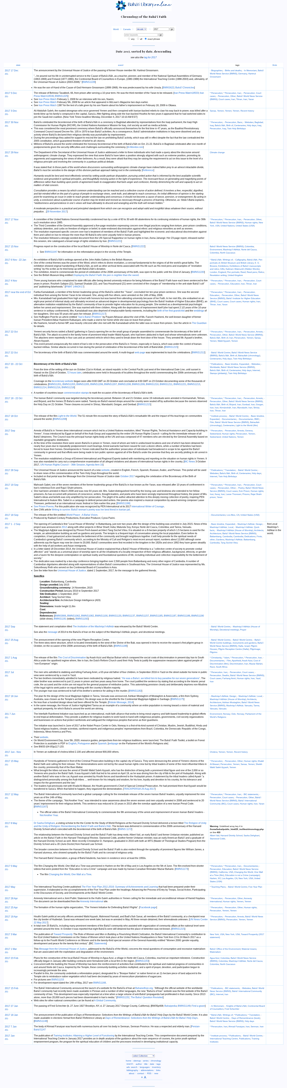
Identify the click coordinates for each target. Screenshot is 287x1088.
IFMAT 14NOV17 (74, 286)
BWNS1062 (73, 615)
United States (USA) (245, 225)
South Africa (221, 667)
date (18, 65)
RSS (149, 1073)
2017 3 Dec (11, 111)
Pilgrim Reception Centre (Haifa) (233, 649)
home (128, 1060)
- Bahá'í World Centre (220, 352)
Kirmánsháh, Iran (228, 407)
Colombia (249, 246)
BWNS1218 (68, 387)
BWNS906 (60, 615)
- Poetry (240, 488)
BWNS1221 (115, 241)
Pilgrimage (255, 649)
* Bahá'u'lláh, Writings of (221, 259)
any (132, 39)
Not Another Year (49, 815)
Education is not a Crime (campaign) (242, 875)
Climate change (217, 152)
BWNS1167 (40, 806)
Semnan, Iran (257, 1026)
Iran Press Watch (48, 99)
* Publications (216, 364)
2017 (7, 70)
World (116, 29)
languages (145, 1067)
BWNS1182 (135, 691)
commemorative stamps (76, 392)
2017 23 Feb (11, 958)
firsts (275, 65)
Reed (243, 272)
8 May (13, 823)
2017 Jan (10, 1035)
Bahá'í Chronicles (184, 87)
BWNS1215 (171, 347)
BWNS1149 (184, 1006)
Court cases (224, 99)
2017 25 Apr (11, 907)
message (52, 632)
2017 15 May (12, 761)
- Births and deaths (233, 70)
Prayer (243, 629)
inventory (156, 1067)
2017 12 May (12, 794)
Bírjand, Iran (235, 404)
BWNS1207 (110, 384)
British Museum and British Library (237, 263)
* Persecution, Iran (232, 93)
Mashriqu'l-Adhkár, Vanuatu (239, 705)
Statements (100, 943)
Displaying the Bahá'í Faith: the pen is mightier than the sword (106, 275)
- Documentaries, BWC (248, 419)
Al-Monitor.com (135, 147)
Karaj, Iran (220, 494)
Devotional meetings (229, 629)
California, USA (226, 872)
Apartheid (236, 660)
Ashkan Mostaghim (231, 702)
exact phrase (153, 39)
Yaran (251, 99)
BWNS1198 (123, 503)
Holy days (251, 125)
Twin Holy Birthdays (236, 128)
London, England (218, 272)
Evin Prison (244, 491)
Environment (216, 249)
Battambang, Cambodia (221, 536)
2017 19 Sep (11, 485)
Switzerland (215, 437)
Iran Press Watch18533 (186, 93)
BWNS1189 (184, 615)
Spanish (102, 743)
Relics (261, 272)
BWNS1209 (138, 384)
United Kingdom (235, 275)
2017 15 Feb (11, 988)
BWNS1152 (123, 997)
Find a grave (198, 1006)
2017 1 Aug (11, 657)
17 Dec (14, 70)
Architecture (215, 533)
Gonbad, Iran (248, 404)
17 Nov (14, 219)
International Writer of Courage (148, 506)
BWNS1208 (124, 384)
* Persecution (216, 93)
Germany (242, 73)
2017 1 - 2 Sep (12, 524)
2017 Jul (9, 672)
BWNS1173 (181, 869)
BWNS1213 (193, 384)
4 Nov (13, 280)
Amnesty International (91, 901)
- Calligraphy (240, 259)
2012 (64, 527)
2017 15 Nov (11, 246)
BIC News (189, 461)
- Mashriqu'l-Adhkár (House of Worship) (234, 530)
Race (212, 667)
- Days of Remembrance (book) (245, 1018)
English (72, 743)
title (146, 1064)
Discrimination (236, 664)
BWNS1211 (166, 384)
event (120, 65)
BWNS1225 (61, 96)
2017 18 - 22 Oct (13, 398)
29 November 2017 (57, 211)
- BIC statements (250, 794)
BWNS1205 (82, 384)
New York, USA (246, 878)
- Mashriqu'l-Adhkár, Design (249, 524)
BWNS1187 (170, 615)
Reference (148, 170)
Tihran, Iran (241, 99)
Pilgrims (213, 652)
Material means (249, 949)
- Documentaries (228, 419)
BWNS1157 (142, 615)
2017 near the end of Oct (18, 292)
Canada (127, 29)
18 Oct (14, 416)
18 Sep (14, 515)
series (146, 1060)
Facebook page (148, 907)
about (131, 1073)
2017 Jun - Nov (13, 752)
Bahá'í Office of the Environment (225, 949)
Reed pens (252, 272)
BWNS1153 (142, 961)
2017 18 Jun (11, 696)
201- (7, 74)
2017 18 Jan (11, 1015)
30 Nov (14, 122)
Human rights (251, 222)
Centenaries (240, 125)
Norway (226, 714)
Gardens (220, 539)
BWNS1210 (152, 384)
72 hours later (74, 372)
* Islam (226, 657)
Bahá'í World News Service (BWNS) (227, 222)
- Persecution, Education (228, 284)
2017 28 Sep (11, 470)
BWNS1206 (96, 384)
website (105, 470)
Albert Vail (214, 835)
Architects (258, 530)
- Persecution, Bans (233, 122)
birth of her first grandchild (171, 310)
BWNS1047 (51, 252)
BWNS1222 (138, 246)
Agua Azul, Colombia (219, 958)
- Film (228, 660)
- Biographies (216, 70)
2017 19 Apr (11, 916)
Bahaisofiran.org (144, 988)
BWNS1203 (68, 384)
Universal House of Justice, (72, 570)
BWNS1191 (60, 618)
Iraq (259, 125)
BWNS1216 (54, 387)
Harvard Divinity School (231, 835)
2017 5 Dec (11, 93)
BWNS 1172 (125, 829)
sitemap (137, 1060)
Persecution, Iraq (218, 128)
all (140, 39)
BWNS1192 (81, 618)
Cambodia (238, 536)
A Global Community (105, 1000)
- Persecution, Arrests (252, 331)
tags (159, 1064)
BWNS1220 (197, 272)
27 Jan (14, 1006)
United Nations (228, 225)
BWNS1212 (198, 352)
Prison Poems (46, 506)
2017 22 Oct (11, 331)
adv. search (131, 1067)
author (139, 1064)
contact (140, 1073)
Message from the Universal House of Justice (63, 949)
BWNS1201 (55, 384)
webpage (113, 743)
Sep (12, 626)
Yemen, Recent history (243, 111)
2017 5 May (11, 866)
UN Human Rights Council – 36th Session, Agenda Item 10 (71, 464)
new (156, 1073)
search (129, 1064)
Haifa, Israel (244, 646)
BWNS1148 (40, 1021)
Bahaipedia (170, 1006)
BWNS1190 (197, 615)
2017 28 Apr (11, 898)
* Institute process (218, 416)
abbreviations (147, 1070)
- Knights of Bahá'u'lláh (236, 1006)
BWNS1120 (115, 615)
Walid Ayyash (224, 341)
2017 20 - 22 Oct (13, 364)
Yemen (228, 111)
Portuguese (84, 743)
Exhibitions (223, 266)
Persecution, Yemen (243, 338)
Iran (233, 99)
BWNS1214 (40, 387)
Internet (256, 370)
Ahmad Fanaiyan (236, 1026)
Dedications (249, 536)
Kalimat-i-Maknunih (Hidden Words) (242, 269)
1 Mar (13, 949)
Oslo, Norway (237, 714)
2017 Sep (10, 430)
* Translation (230, 470)
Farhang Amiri (229, 678)
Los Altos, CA (233, 515)
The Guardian (199, 323)
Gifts (222, 269)
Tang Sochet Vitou (229, 542)
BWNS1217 (99, 314)
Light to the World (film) (247, 425)
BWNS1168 (99, 982)
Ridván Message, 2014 (121, 702)
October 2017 (127, 476)
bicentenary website (62, 381)
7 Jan (13, 1026)
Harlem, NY (215, 878)
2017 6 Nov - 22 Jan (15, 259)
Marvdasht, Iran (244, 407)
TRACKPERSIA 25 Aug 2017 (139, 789)
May (12, 887)
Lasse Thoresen (233, 494)
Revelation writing (218, 275)
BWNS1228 (88, 82)
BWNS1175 (177, 699)
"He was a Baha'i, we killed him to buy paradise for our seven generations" (160, 678)
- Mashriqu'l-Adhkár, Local (249, 696)
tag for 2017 (150, 57)
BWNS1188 (120, 646)
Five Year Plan (255, 887)
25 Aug (14, 640)
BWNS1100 (101, 615)
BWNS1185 (156, 615)
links (158, 1070)
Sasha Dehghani (251, 835)
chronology (156, 1060)
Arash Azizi (247, 660)
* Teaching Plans (218, 887)
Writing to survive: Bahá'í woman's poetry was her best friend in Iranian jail (91, 509)
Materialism (215, 952)
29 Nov (14, 152)
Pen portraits (233, 272)
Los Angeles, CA (229, 878)
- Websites (248, 122)
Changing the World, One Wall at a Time (70, 874)
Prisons (245, 494)
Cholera (213, 752)
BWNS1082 (87, 615)
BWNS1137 (129, 615)
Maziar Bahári (255, 664)
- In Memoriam (250, 70)
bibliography (132, 1070)
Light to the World (67, 416)
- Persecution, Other (226, 96)
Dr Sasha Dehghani (44, 823)
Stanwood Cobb (217, 838)
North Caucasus (227, 252)
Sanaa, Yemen (217, 111)
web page (140, 352)
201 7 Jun (10, 714)
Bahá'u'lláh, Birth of (224, 125)
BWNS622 (168, 87)
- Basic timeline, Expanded (236, 364)
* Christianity (216, 657)
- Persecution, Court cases (241, 672)
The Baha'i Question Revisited (147, 997)
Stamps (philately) (218, 373)
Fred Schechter (232, 1009)
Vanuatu (223, 708)
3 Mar (13, 934)
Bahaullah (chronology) (249, 355)
